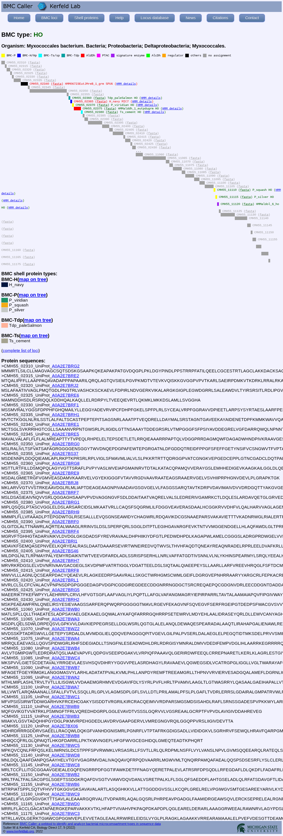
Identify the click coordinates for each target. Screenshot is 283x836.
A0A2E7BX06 (65, 726)
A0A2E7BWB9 (65, 706)
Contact (252, 18)
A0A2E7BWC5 (66, 745)
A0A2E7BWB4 (66, 648)
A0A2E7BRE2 (65, 375)
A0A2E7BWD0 (66, 804)
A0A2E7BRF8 (65, 570)
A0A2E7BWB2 (66, 774)
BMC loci (49, 18)
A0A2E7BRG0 (66, 444)
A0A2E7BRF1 (65, 405)
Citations (220, 18)
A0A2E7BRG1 (66, 502)
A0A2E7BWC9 (66, 794)
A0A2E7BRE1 (65, 424)
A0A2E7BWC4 (66, 658)
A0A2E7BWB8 (66, 735)
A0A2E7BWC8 (66, 765)
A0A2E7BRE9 (65, 473)
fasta (34, 62)
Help (119, 18)
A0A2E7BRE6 (65, 395)
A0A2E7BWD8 (66, 755)
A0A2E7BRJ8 (65, 482)
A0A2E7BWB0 (66, 609)
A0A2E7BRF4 (65, 531)
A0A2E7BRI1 (64, 541)
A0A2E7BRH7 (65, 560)
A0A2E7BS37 (65, 453)
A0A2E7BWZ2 (66, 628)
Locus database (155, 18)
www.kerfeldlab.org (20, 831)
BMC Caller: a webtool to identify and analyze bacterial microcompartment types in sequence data (90, 824)
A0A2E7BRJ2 (65, 385)
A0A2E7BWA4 (66, 638)
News (191, 18)
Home (19, 18)
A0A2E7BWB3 (65, 716)
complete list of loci (20, 350)
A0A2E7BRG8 (66, 463)
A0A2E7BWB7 (66, 667)
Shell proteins (86, 18)
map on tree (32, 279)
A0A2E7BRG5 (66, 589)
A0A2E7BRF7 (65, 492)
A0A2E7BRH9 (65, 512)
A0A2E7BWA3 (66, 619)
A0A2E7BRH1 (65, 414)
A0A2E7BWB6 (66, 784)
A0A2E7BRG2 (66, 366)
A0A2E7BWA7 (65, 687)
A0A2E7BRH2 (65, 599)
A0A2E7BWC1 (66, 696)
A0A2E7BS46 (65, 551)
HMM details (126, 84)
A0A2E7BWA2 (66, 677)
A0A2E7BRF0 (65, 521)
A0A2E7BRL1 (65, 580)
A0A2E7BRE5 (65, 434)
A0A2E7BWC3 (66, 813)
